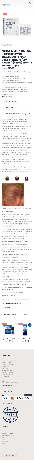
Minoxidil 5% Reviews (7, 433)
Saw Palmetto (6, 376)
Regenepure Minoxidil (8, 374)
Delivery (4, 439)
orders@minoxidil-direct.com (10, 383)
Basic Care (5, 368)
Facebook (3, 101)
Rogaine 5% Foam (7, 362)
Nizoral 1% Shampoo (7, 372)
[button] (25, 3)
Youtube (13, 455)
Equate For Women (7, 370)
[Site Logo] (6, 5)
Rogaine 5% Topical (7, 364)
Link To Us (4, 437)
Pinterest (9, 455)
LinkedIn (9, 101)
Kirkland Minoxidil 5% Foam (9, 360)
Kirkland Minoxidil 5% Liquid (9, 358)
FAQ (3, 429)
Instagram (16, 455)
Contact (4, 443)
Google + (12, 101)
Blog (3, 431)
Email (15, 101)
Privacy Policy (5, 441)
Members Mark (6, 366)
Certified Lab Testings (8, 435)
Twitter (6, 101)
